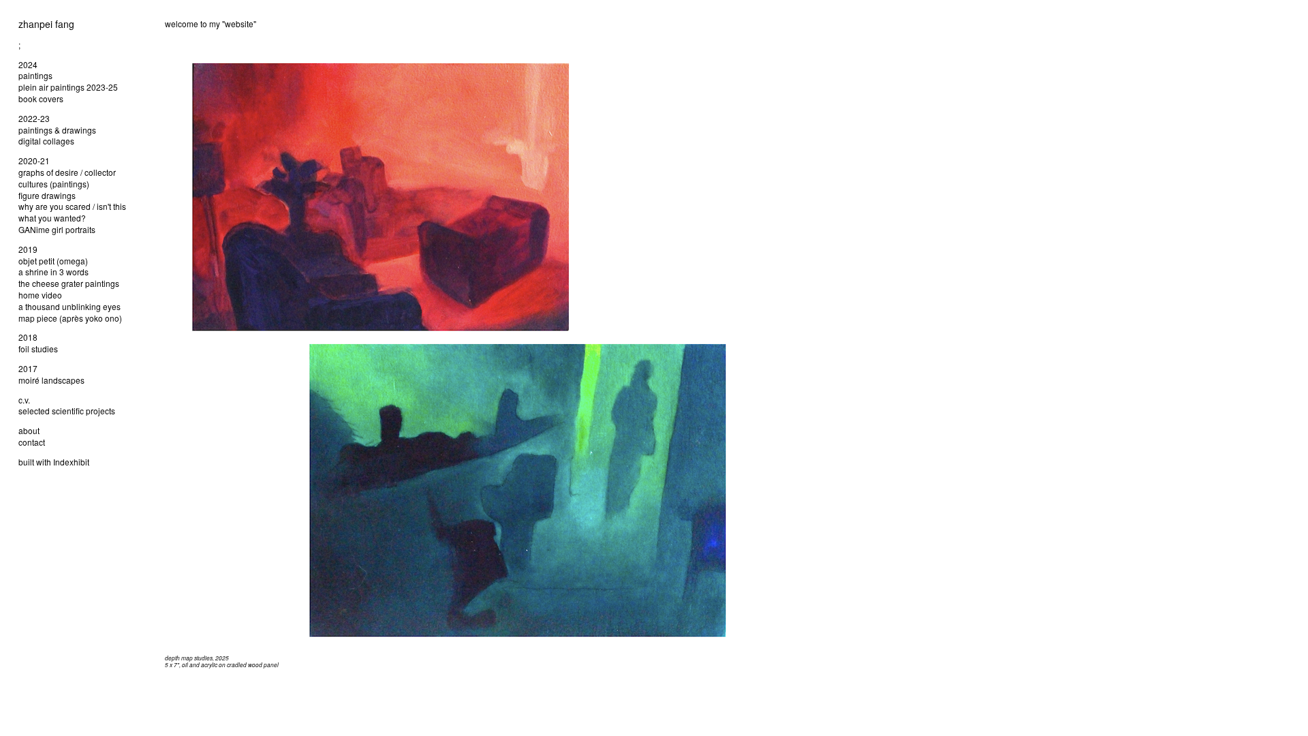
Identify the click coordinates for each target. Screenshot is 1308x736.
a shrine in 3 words (53, 271)
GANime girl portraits (56, 229)
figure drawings (47, 195)
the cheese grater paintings (68, 283)
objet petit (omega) (53, 260)
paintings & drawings (57, 130)
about (29, 430)
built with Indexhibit (53, 461)
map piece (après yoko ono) (70, 318)
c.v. (24, 399)
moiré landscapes (51, 380)
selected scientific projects (66, 410)
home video (40, 295)
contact (31, 442)
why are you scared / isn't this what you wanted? (72, 212)
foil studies (38, 348)
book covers (40, 98)
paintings (35, 75)
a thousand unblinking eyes (69, 306)
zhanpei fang (46, 24)
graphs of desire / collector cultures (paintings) (67, 177)
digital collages (46, 141)
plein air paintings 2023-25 (68, 87)
